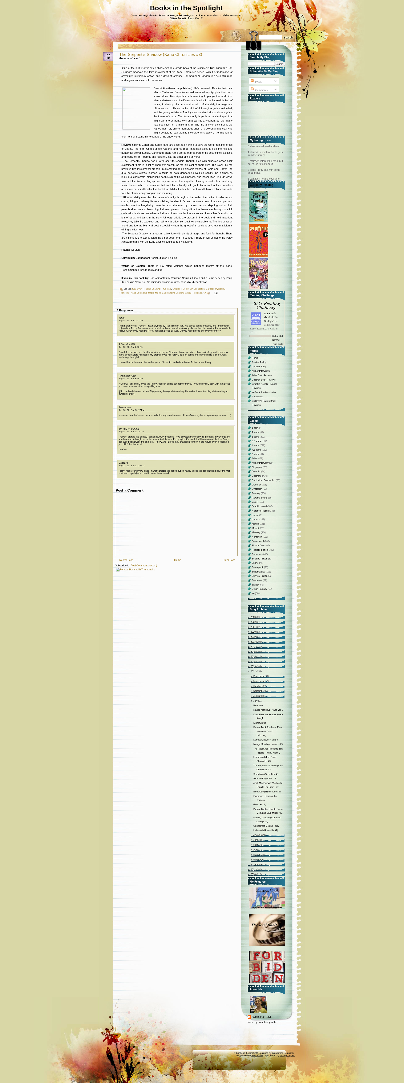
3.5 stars (257, 441)
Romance (197, 293)
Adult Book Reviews (262, 375)
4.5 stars (167, 289)
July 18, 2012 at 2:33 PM (131, 347)
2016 (253, 651)
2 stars (256, 432)
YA (204, 293)
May (255, 845)
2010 (253, 874)
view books (278, 343)
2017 (253, 646)
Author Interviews (261, 371)
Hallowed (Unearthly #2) (265, 830)
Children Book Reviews (264, 379)
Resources (257, 396)
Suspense (257, 580)
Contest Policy (259, 366)
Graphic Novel (259, 506)
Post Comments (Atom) (144, 565)
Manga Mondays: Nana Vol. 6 (268, 710)
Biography (257, 467)
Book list (256, 471)
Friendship (125, 293)
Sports (255, 563)
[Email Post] (215, 293)
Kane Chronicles (139, 293)
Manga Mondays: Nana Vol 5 (268, 744)
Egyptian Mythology (215, 289)
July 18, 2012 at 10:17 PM (131, 410)
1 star (255, 428)
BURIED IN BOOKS (129, 428)
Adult (255, 458)
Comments (261, 90)
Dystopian (257, 489)
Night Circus (259, 723)
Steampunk (258, 567)
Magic (151, 293)
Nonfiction (257, 537)
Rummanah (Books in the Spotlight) (271, 317)
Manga (255, 523)
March (256, 854)
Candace (123, 462)
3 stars (256, 436)
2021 (253, 627)
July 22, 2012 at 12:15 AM (131, 465)
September (258, 691)
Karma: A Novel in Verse (265, 739)
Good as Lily (259, 804)
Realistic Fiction (260, 550)
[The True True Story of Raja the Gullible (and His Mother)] (259, 221)
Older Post (229, 560)
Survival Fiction (260, 576)
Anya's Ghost (260, 835)
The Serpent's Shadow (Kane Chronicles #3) (160, 54)
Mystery (256, 532)
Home (177, 560)
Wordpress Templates (283, 1053)
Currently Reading (261, 184)
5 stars (256, 454)
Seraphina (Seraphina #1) (266, 774)
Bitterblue (258, 705)
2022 (253, 622)
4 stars (256, 445)
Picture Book (259, 545)
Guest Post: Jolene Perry (266, 826)
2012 (253, 671)
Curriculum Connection (194, 289)
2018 (253, 641)
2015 (253, 656)
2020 (253, 632)
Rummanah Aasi (127, 375)
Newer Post (126, 560)
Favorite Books (260, 497)
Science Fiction (260, 558)
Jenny (122, 317)
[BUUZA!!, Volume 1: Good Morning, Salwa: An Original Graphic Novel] (259, 289)
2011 (253, 869)
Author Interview (260, 462)
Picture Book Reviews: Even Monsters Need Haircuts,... (267, 731)
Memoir (256, 528)
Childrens (177, 289)
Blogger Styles (287, 1055)
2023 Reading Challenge (266, 305)
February (258, 859)
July (255, 701)
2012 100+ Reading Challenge (147, 289)
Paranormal (258, 541)
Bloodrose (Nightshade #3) (267, 791)
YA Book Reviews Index (264, 392)
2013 (253, 666)
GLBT (255, 502)
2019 (253, 636)
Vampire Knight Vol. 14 (264, 778)
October (257, 686)
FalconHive (257, 1055)
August (256, 696)
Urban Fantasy (260, 589)
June (255, 839)
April (255, 849)
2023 (253, 617)
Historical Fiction (260, 510)
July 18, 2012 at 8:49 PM (131, 378)
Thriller (255, 584)
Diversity (257, 484)
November (258, 681)
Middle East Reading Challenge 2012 (173, 293)
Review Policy (259, 362)
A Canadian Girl (127, 344)
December (258, 676)
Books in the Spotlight (186, 8)
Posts (258, 82)
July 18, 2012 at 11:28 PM (131, 431)
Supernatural (259, 571)
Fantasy (256, 493)
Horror (255, 515)
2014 (253, 661)
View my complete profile (262, 1022)
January (257, 864)
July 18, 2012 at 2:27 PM (131, 320)
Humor (255, 519)
